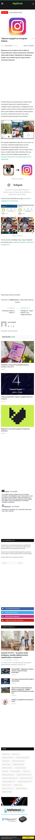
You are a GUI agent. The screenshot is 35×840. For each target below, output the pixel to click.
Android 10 (16, 754)
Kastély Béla (8, 660)
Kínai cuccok (6, 764)
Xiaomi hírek (18, 785)
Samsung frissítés (8, 774)
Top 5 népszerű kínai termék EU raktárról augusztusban (22, 680)
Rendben (28, 837)
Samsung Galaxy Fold (24, 781)
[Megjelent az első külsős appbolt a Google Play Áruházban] (17, 416)
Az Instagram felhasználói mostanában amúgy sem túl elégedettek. (16, 157)
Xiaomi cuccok (7, 785)
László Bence (8, 45)
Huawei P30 (6, 761)
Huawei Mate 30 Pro (18, 761)
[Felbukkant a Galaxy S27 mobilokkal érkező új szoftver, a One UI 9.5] (17, 352)
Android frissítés (8, 757)
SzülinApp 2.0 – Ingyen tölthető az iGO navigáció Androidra (27, 312)
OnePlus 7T (26, 771)
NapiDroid (18, 3)
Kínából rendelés (18, 764)
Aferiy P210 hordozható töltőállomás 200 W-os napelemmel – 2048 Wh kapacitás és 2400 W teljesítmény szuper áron (22, 690)
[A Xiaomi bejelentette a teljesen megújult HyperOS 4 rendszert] (17, 384)
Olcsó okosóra (15, 771)
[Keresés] (33, 4)
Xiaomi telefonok (21, 788)
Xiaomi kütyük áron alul (15, 12)
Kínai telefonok (7, 768)
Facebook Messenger (22, 757)
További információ (16, 838)
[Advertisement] (17, 81)
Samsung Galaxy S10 (9, 781)
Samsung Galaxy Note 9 (24, 774)
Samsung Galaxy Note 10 (10, 778)
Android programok (29, 45)
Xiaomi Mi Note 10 (8, 788)
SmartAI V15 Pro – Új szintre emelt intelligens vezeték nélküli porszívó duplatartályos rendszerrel (14, 655)
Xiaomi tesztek (7, 791)
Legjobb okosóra (20, 768)
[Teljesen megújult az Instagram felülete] (17, 26)
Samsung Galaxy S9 (26, 778)
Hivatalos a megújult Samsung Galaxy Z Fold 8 (22, 700)
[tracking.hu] (14, 805)
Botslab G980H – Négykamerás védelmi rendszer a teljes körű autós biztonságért (22, 670)
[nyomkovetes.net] (14, 823)
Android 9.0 (6, 754)
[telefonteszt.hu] (14, 814)
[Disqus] (17, 463)
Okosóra (5, 771)
